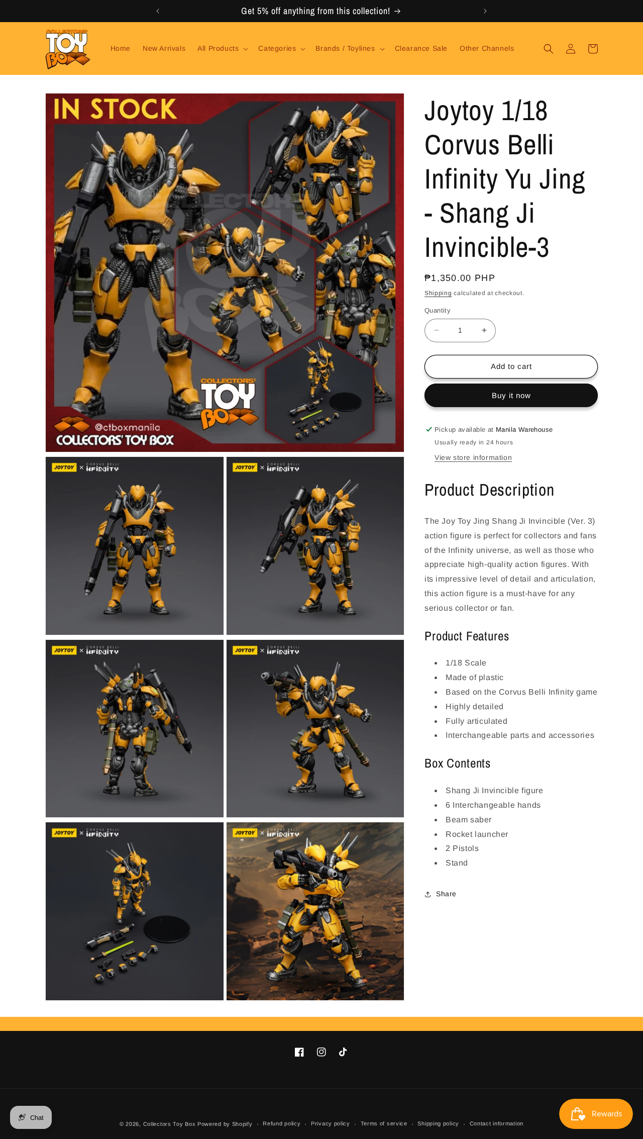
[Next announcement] (485, 11)
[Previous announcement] (158, 11)
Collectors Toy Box (169, 1124)
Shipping (438, 293)
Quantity (437, 310)
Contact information (496, 1123)
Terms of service (384, 1123)
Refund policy (281, 1123)
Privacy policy (330, 1123)
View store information (473, 458)
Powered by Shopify (225, 1124)
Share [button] (446, 894)
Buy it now (511, 395)
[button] (221, 48)
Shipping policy (438, 1123)
